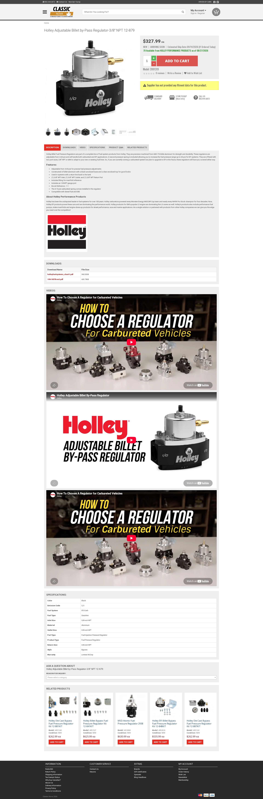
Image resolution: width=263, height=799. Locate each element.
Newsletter (182, 777)
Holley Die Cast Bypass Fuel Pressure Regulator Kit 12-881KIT (61, 723)
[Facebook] (214, 2)
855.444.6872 (49, 2)
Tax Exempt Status (52, 777)
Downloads (69, 147)
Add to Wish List (194, 73)
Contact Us (62, 2)
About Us (49, 783)
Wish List (182, 774)
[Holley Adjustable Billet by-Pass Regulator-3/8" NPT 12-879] (90, 81)
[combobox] (131, 677)
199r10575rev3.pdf (55, 279)
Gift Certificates (140, 772)
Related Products (137, 147)
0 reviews (160, 73)
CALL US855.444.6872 (204, 97)
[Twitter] (218, 2)
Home (46, 23)
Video (82, 147)
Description (52, 147)
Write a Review (174, 73)
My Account (183, 769)
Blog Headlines (140, 777)
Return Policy (50, 772)
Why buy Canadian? (53, 780)
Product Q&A (116, 147)
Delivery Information (53, 785)
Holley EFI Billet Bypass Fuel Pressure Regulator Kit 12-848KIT (164, 723)
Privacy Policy (50, 788)
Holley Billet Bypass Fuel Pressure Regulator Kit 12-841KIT (95, 723)
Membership (183, 780)
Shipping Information (53, 774)
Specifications (97, 147)
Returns (93, 772)
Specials (137, 774)
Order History (183, 772)
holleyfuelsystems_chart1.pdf (60, 274)
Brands (137, 769)
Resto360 (49, 769)
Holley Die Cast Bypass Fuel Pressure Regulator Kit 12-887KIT (199, 723)
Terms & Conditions (53, 791)
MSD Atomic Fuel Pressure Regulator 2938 (130, 722)
